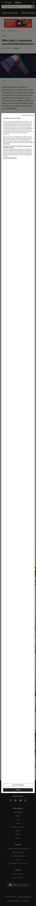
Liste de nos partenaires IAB (10, 158)
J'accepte (18, 789)
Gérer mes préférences (18, 785)
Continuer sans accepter (27, 115)
